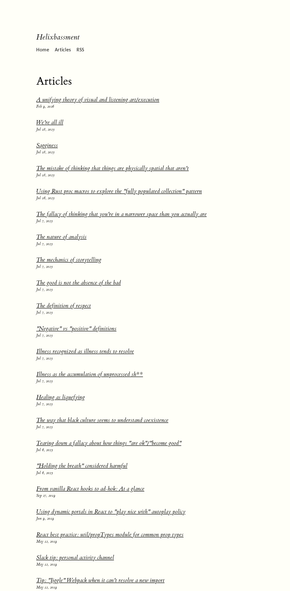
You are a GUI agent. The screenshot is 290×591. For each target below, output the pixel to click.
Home (42, 50)
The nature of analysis (61, 237)
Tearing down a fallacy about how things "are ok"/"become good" (108, 443)
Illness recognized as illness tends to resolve (85, 351)
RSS (80, 50)
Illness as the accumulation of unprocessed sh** (89, 374)
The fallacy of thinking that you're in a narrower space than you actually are (121, 214)
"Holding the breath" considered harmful (81, 465)
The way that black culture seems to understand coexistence (102, 420)
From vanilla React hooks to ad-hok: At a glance (90, 488)
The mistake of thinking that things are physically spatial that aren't (112, 168)
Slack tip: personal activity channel (75, 557)
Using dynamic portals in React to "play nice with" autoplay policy (110, 511)
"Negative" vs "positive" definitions (76, 328)
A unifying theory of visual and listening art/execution (97, 99)
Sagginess (47, 145)
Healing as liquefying (60, 397)
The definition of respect (63, 305)
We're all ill (49, 122)
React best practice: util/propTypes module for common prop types (110, 534)
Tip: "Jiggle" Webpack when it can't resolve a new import (100, 580)
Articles (63, 50)
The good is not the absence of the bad (78, 282)
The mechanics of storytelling (68, 259)
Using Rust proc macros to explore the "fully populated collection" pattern (119, 191)
